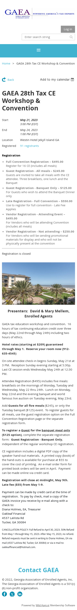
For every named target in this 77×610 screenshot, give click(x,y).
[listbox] (57, 79)
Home (6, 63)
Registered (9, 146)
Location (7, 140)
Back (11, 80)
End (4, 130)
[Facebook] (4, 594)
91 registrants (29, 146)
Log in (68, 29)
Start (5, 120)
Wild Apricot (42, 605)
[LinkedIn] (19, 594)
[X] (12, 594)
